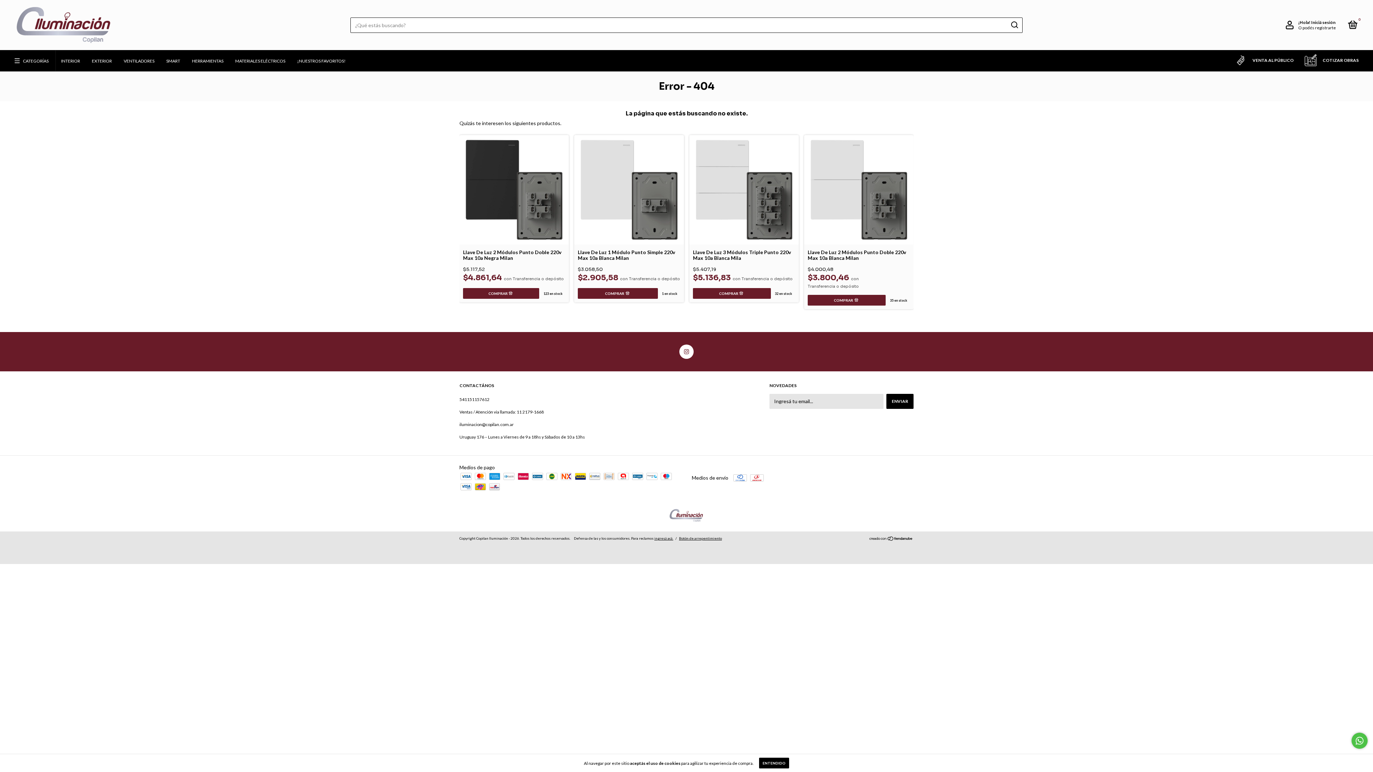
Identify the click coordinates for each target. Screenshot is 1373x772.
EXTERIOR (102, 61)
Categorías (36, 61)
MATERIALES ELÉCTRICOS (260, 61)
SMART (173, 61)
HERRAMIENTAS (207, 61)
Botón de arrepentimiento (700, 538)
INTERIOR (70, 61)
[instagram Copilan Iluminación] (686, 352)
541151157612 (474, 399)
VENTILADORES (139, 61)
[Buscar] (1014, 25)
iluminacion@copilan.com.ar (486, 424)
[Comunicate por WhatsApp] (1360, 741)
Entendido (774, 763)
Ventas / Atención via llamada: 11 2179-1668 (501, 412)
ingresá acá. (663, 538)
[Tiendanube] (891, 539)
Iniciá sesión (1323, 22)
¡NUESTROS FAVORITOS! (321, 61)
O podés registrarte (1317, 27)
